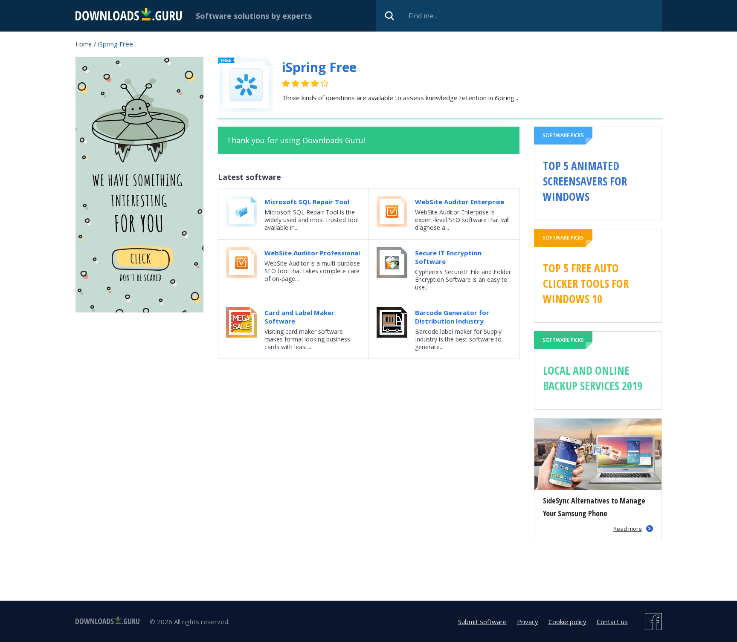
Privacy (527, 621)
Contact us (612, 621)
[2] (291, 83)
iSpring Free (319, 67)
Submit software (482, 621)
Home (83, 44)
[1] (286, 83)
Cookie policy (567, 621)
